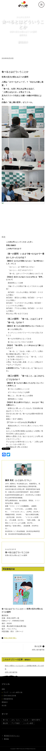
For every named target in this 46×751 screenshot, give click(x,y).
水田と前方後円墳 (11, 672)
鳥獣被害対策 (8, 699)
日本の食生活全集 (10, 695)
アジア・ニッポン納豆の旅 (13, 692)
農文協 (6, 739)
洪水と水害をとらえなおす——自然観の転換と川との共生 (24, 667)
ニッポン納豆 (28, 723)
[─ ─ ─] (41, 4)
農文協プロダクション (12, 736)
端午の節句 (36, 720)
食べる (5, 720)
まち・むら (15, 720)
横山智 (5, 723)
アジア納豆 (15, 723)
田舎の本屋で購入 (10, 638)
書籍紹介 (5, 702)
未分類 (4, 705)
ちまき (25, 720)
